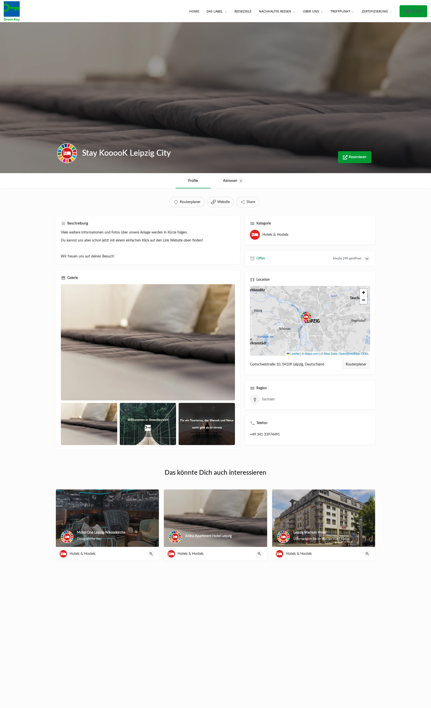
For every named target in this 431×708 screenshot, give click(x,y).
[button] (310, 321)
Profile (193, 181)
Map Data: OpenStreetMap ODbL (346, 353)
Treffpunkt (340, 11)
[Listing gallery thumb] (148, 342)
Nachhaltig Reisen (275, 11)
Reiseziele (242, 11)
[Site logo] (12, 11)
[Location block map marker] (306, 317)
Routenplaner (356, 364)
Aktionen (232, 181)
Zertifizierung (375, 11)
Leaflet (295, 353)
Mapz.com (312, 353)
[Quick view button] (151, 554)
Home (194, 11)
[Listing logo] (67, 153)
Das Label (215, 11)
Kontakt (416, 11)
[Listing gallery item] (89, 424)
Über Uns (311, 11)
